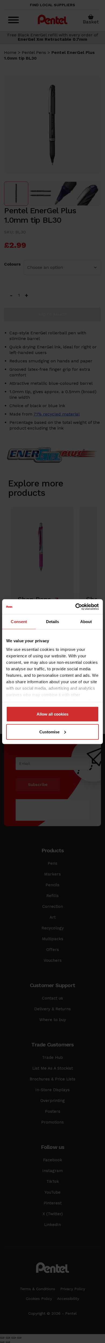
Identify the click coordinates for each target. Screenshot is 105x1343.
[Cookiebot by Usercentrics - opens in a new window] (75, 606)
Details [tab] (52, 621)
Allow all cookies (52, 714)
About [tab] (86, 621)
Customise (49, 731)
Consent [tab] (19, 621)
